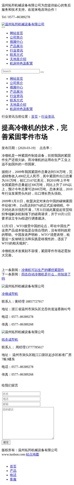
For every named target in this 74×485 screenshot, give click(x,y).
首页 (34, 116)
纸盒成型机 (10, 339)
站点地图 (32, 454)
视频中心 (16, 41)
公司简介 (16, 37)
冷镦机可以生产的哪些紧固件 (42, 270)
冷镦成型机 (10, 294)
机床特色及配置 (21, 63)
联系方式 (16, 54)
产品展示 (16, 46)
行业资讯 (16, 50)
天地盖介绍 (18, 59)
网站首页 (16, 33)
